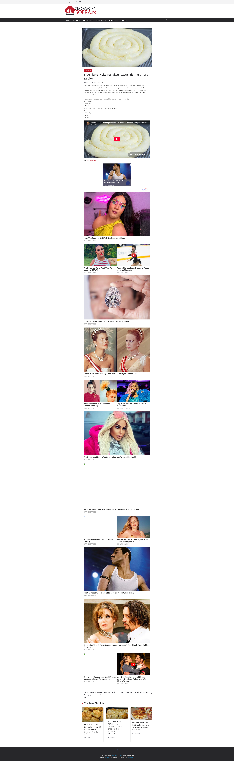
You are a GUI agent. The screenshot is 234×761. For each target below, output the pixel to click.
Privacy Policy (113, 20)
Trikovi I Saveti (88, 20)
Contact (124, 20)
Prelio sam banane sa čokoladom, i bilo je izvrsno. (135, 693)
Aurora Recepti (92, 160)
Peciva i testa (87, 70)
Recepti (75, 20)
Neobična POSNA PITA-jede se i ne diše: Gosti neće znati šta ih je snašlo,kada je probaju (115, 727)
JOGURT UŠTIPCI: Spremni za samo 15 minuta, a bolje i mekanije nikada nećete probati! (92, 729)
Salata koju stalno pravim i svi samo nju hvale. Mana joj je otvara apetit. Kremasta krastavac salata (100, 694)
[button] (79, 20)
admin (94, 82)
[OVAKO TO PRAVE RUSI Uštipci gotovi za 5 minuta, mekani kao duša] (141, 709)
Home (68, 20)
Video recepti (101, 20)
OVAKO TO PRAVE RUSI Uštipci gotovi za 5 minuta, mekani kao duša (140, 726)
